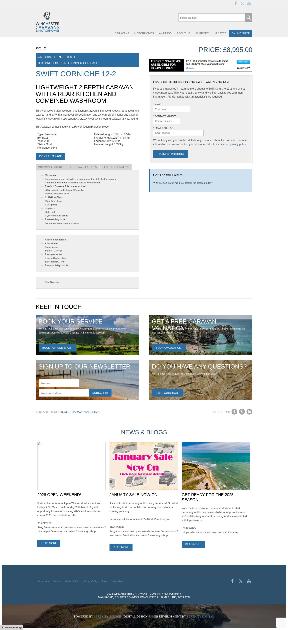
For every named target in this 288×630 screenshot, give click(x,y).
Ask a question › (168, 392)
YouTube (249, 3)
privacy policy (238, 144)
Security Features (115, 167)
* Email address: (163, 128)
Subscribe (100, 392)
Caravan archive (86, 412)
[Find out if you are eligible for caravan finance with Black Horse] (200, 65)
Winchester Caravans (56, 22)
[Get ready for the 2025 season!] (216, 466)
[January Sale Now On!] (144, 466)
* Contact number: (165, 116)
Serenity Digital (200, 616)
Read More (49, 543)
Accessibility (71, 581)
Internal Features (51, 167)
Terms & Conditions (112, 581)
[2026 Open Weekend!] (71, 466)
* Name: (157, 104)
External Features (83, 167)
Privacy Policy (90, 581)
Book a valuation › (169, 347)
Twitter (242, 3)
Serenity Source (107, 616)
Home (64, 412)
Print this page (50, 156)
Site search (43, 581)
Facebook (235, 3)
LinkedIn (249, 412)
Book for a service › (57, 347)
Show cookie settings (11, 627)
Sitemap (57, 581)
